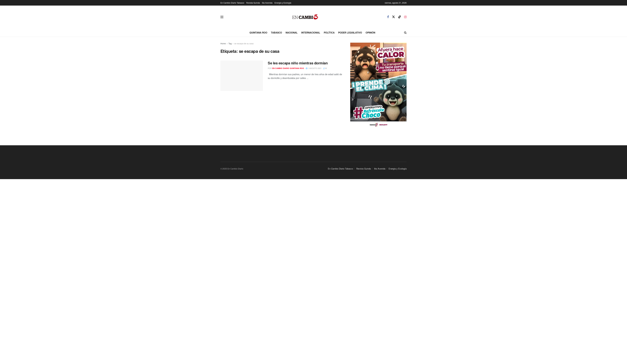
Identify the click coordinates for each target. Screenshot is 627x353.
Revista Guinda (253, 2)
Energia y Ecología (282, 2)
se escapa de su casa (244, 43)
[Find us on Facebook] (388, 17)
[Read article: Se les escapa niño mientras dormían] (241, 75)
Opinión (370, 32)
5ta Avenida (267, 2)
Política (329, 32)
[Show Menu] (221, 17)
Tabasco (276, 32)
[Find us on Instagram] (405, 17)
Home (223, 43)
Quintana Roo (258, 32)
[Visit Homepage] (305, 17)
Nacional (292, 32)
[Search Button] (405, 32)
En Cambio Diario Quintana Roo (288, 68)
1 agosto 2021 (314, 68)
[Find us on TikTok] (399, 17)
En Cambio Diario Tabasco (232, 2)
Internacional (310, 32)
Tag (230, 43)
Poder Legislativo (350, 32)
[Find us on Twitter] (393, 17)
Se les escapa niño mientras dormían (298, 63)
